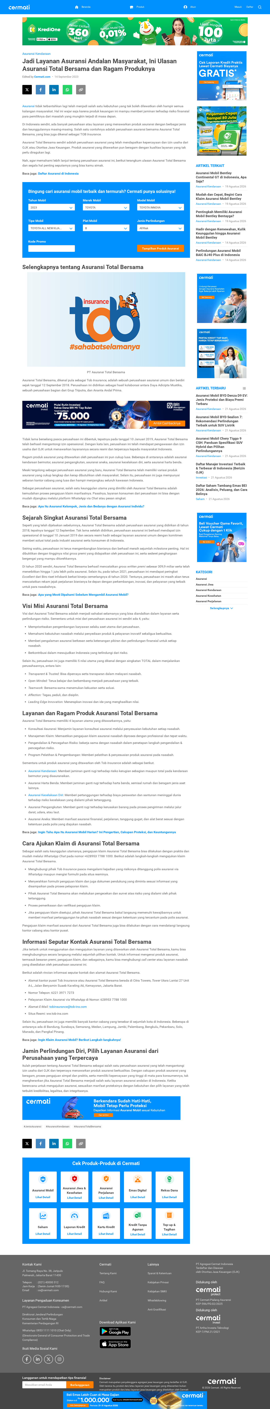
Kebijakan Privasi (158, 1282)
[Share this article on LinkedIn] (54, 89)
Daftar (249, 7)
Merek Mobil (92, 200)
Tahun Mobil (37, 200)
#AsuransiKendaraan (57, 1126)
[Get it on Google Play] (144, 1331)
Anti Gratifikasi (157, 1309)
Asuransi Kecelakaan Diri (45, 795)
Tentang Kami (107, 1273)
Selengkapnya (220, 608)
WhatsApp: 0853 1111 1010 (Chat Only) (46, 1330)
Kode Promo (37, 241)
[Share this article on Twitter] (27, 89)
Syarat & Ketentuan (160, 1273)
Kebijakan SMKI (157, 1291)
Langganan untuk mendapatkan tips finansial (54, 1378)
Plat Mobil (90, 221)
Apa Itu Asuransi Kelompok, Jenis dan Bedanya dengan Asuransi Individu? (91, 506)
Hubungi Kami (108, 1291)
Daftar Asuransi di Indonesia (58, 173)
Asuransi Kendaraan (36, 54)
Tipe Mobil (35, 221)
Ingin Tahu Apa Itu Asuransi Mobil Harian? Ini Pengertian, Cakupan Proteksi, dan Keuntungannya (107, 832)
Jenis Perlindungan (151, 221)
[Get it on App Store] (144, 1344)
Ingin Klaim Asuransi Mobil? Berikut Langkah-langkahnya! (79, 1040)
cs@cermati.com (48, 1290)
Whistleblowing (157, 1300)
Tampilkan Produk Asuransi (160, 248)
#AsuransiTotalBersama (87, 1126)
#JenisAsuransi (32, 1126)
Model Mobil (146, 200)
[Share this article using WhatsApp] (67, 89)
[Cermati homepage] (222, 1380)
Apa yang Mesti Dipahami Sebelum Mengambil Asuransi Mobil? (83, 595)
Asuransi (28, 106)
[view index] (244, 388)
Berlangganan (79, 1385)
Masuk (238, 7)
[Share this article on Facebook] (40, 89)
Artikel (103, 1300)
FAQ (102, 1282)
